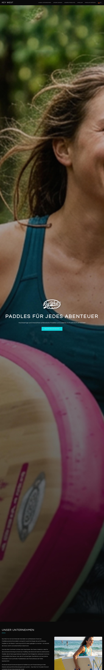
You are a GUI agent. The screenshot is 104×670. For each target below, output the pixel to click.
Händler (80, 2)
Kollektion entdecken (52, 328)
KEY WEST (7, 3)
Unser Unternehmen (44, 2)
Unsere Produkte (69, 2)
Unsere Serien (57, 2)
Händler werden (90, 2)
